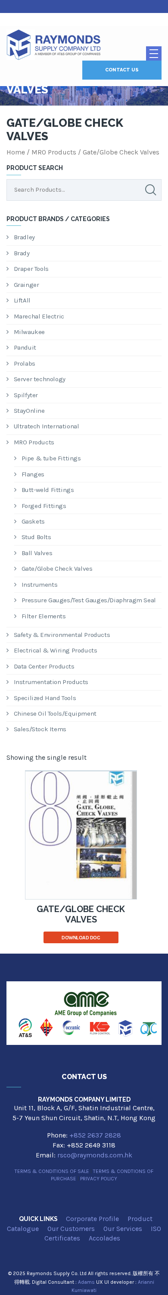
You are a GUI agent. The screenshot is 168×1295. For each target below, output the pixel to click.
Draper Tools (31, 269)
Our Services (122, 1228)
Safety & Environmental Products (62, 635)
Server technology (39, 379)
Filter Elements (44, 616)
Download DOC (81, 938)
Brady (22, 253)
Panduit (25, 347)
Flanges (33, 474)
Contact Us (122, 70)
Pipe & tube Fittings (51, 458)
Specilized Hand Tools (45, 698)
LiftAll (22, 300)
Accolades (104, 1238)
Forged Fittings (44, 506)
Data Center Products (44, 666)
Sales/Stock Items (40, 729)
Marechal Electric (39, 316)
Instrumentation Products (51, 682)
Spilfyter (26, 395)
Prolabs (24, 363)
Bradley (24, 237)
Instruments (40, 584)
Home (15, 152)
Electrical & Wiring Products (55, 650)
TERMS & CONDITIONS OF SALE (52, 1171)
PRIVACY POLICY (98, 1179)
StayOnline (29, 411)
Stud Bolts (36, 537)
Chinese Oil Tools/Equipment (55, 713)
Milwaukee (29, 332)
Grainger (26, 285)
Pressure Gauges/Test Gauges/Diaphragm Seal (89, 600)
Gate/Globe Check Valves (57, 568)
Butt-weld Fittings (48, 490)
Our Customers (71, 1228)
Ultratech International (46, 426)
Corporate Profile (92, 1219)
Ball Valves (37, 553)
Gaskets (33, 521)
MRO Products (53, 152)
